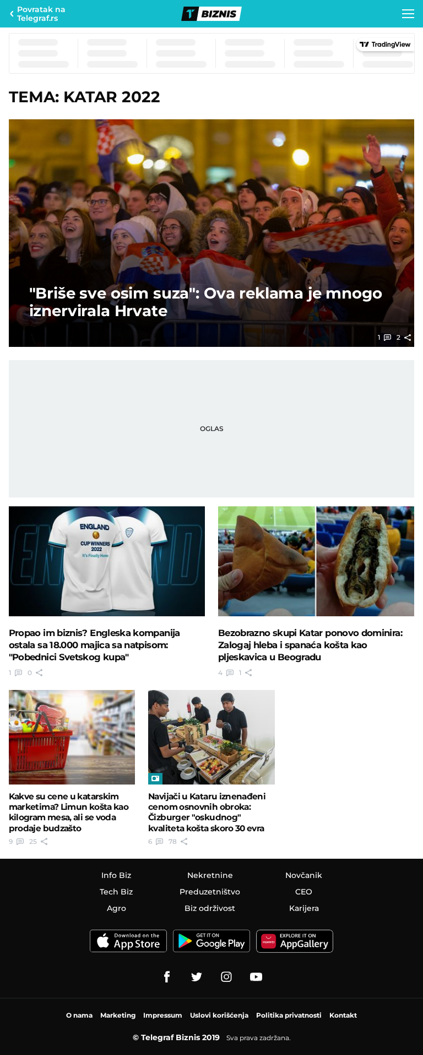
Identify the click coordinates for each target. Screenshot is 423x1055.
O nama (79, 1015)
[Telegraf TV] (256, 977)
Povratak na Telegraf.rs (41, 14)
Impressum (162, 1015)
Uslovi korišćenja (219, 1015)
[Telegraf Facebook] (167, 977)
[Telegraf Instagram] (226, 977)
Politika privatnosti (289, 1015)
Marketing (117, 1015)
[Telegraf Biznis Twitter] (197, 977)
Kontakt (343, 1015)
